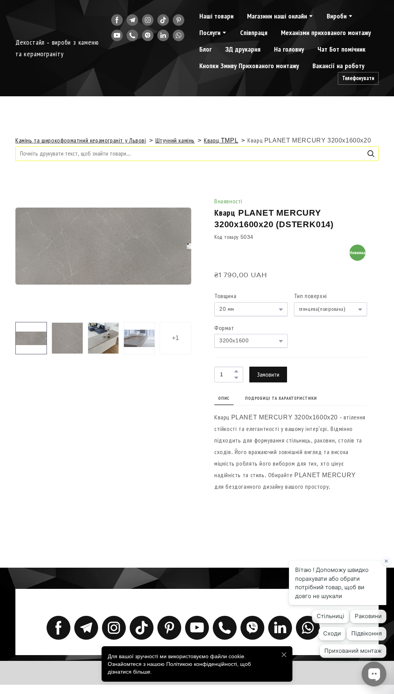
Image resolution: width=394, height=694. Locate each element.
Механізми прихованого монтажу (326, 33)
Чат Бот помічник (341, 49)
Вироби (337, 16)
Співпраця (253, 33)
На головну (289, 49)
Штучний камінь (175, 140)
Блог (205, 49)
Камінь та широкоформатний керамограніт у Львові (80, 140)
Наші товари (216, 16)
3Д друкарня (242, 49)
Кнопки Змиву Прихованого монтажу (249, 66)
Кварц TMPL (221, 140)
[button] (117, 20)
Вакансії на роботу (338, 66)
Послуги (209, 33)
